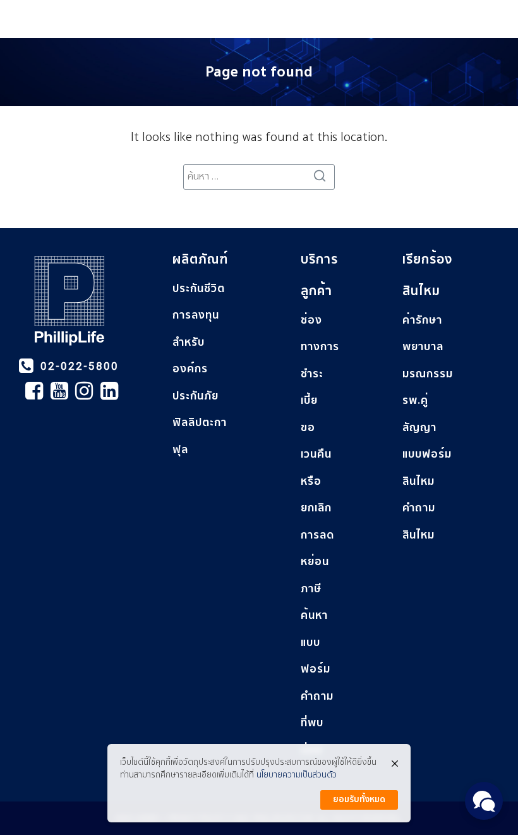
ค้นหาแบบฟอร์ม (315, 642)
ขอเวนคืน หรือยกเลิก (316, 468)
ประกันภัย (195, 396)
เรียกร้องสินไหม (427, 276)
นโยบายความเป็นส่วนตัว (296, 775)
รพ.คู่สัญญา (419, 414)
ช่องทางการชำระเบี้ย (320, 361)
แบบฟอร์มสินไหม (427, 468)
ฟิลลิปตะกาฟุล (199, 436)
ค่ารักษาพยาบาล (422, 334)
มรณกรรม (427, 373)
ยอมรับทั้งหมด (359, 799)
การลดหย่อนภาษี (317, 562)
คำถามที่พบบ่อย (317, 723)
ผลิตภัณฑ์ (200, 260)
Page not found (259, 72)
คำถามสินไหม (418, 521)
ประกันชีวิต (198, 288)
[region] (259, 515)
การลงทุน (195, 315)
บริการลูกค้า (319, 276)
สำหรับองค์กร (190, 356)
